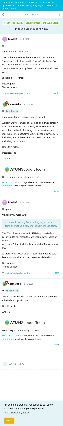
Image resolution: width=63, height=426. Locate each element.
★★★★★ (7, 185)
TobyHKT (13, 111)
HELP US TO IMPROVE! (13, 182)
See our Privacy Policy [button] (17, 412)
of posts (30, 14)
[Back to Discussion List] (3, 14)
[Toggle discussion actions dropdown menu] (60, 14)
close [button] (9, 420)
